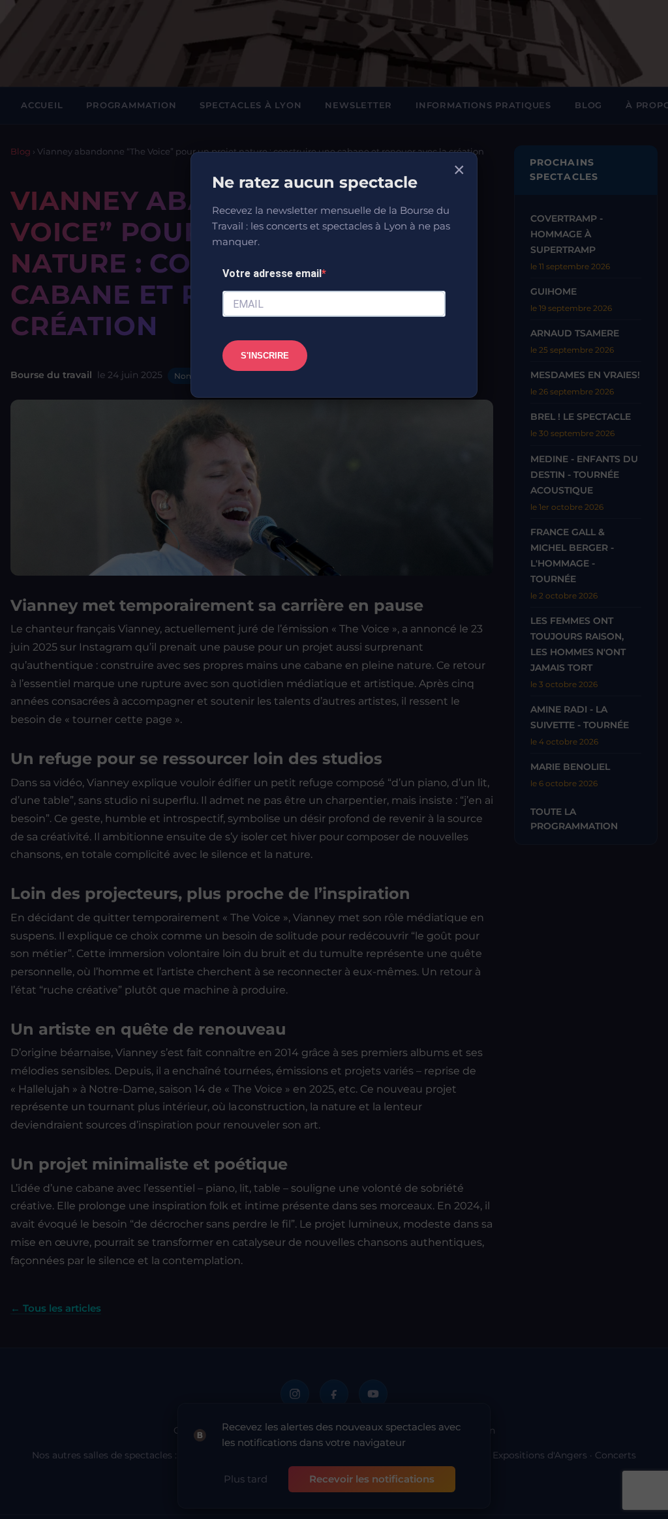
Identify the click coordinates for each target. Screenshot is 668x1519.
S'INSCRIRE (265, 356)
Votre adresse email (272, 273)
